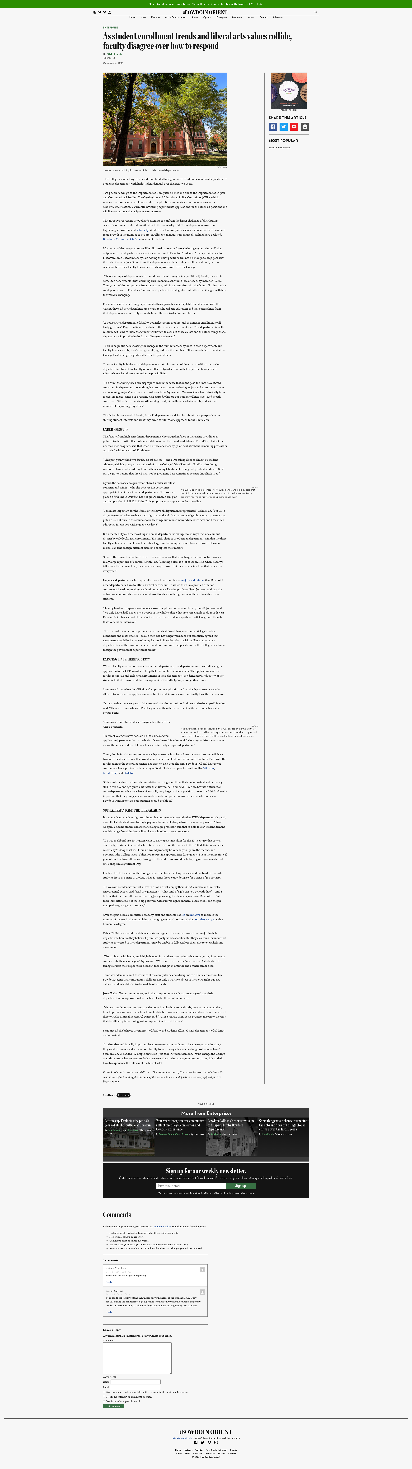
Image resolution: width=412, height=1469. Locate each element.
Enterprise (221, 17)
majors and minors (192, 580)
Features (155, 17)
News (143, 17)
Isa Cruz (255, 487)
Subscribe (197, 1453)
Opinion (207, 17)
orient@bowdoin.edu (182, 1438)
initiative (194, 914)
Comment (109, 1340)
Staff (187, 1453)
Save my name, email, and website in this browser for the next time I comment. (147, 1392)
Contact (264, 17)
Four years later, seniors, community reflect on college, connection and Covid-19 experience (180, 1125)
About (251, 17)
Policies (221, 1453)
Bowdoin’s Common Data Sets (121, 239)
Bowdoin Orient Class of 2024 (173, 1134)
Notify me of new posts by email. (123, 1401)
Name (106, 1382)
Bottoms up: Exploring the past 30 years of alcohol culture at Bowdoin (128, 1123)
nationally (142, 230)
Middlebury (110, 773)
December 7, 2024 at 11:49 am (119, 1272)
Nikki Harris (114, 54)
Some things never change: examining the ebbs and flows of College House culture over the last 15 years (283, 1125)
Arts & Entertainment (175, 17)
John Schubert (115, 1130)
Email (106, 1387)
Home (132, 17)
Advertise (278, 17)
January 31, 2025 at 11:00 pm (118, 1294)
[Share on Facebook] (273, 127)
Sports (195, 17)
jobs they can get (204, 919)
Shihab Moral (221, 167)
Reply (109, 1282)
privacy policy (238, 1193)
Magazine (237, 17)
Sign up (240, 1186)
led (183, 914)
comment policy (162, 1226)
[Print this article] (305, 127)
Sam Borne (216, 1134)
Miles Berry (132, 1130)
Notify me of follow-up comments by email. (129, 1397)
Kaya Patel (267, 1134)
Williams (208, 768)
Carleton (129, 773)
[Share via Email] (294, 127)
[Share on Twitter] (284, 127)
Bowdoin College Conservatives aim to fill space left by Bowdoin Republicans (231, 1125)
